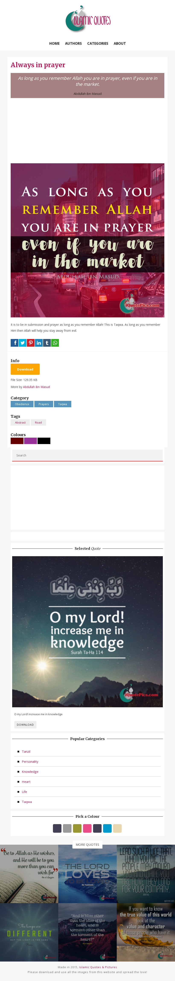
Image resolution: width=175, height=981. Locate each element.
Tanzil (26, 751)
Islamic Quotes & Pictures (98, 967)
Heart (26, 781)
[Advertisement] (87, 130)
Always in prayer (38, 65)
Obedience (22, 404)
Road (38, 422)
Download (25, 369)
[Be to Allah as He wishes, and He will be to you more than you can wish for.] (29, 873)
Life (24, 791)
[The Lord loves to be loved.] (87, 873)
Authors (73, 43)
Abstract (20, 422)
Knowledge (30, 771)
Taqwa (62, 404)
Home (54, 43)
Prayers (44, 404)
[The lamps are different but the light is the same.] (29, 932)
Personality (30, 761)
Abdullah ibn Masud (88, 93)
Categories (97, 43)
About (120, 43)
